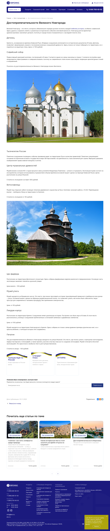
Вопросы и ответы (29, 502)
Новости (54, 9)
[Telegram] (102, 399)
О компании (71, 9)
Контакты (79, 9)
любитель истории (77, 29)
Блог (47, 9)
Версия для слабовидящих (81, 3)
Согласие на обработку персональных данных (61, 510)
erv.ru (9, 517)
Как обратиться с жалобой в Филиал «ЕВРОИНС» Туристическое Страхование (88, 490)
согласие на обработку (92, 523)
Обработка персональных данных (62, 506)
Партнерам (62, 9)
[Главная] (13, 487)
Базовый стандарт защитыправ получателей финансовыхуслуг (62, 501)
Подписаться (97, 385)
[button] (58, 474)
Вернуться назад (15, 403)
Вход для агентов (98, 3)
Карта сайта (78, 496)
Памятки (57, 492)
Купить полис (13, 9)
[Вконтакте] (8, 511)
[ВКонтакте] (98, 399)
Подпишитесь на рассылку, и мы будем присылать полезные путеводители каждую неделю (33, 382)
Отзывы (28, 505)
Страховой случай (38, 9)
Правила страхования (61, 489)
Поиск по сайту (79, 494)
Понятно (96, 526)
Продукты (28, 9)
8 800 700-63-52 (95, 9)
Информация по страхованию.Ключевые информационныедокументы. (63, 495)
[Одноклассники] (100, 399)
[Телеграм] (11, 511)
